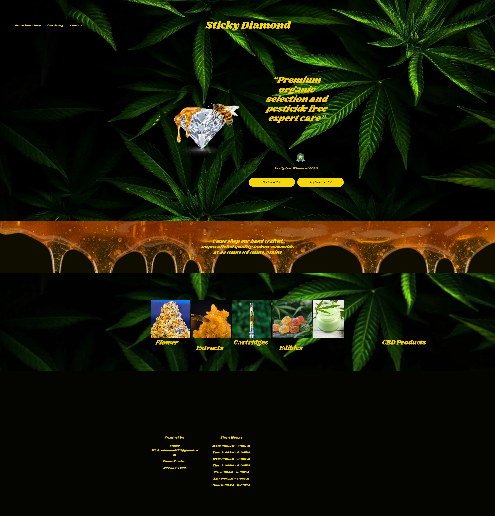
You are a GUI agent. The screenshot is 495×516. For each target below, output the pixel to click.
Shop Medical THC (271, 182)
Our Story (55, 25)
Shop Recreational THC (321, 182)
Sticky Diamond (247, 25)
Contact (76, 25)
